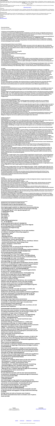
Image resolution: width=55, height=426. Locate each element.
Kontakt (22, 420)
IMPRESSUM (28, 420)
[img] (27, 3)
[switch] (0, 11)
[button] (27, 15)
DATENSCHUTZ (36, 420)
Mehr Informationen (3, 18)
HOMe (16, 420)
